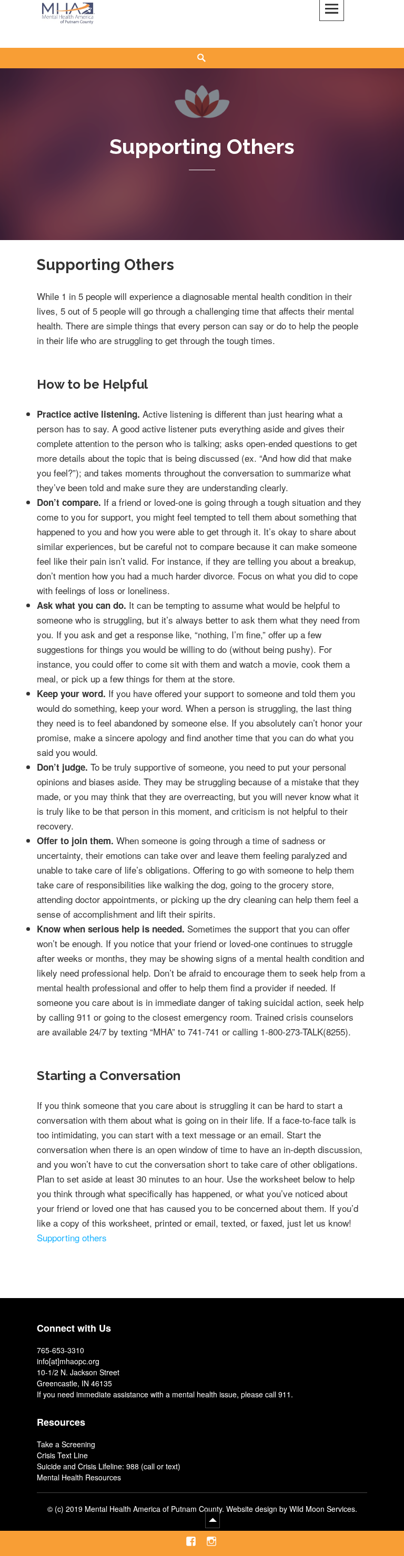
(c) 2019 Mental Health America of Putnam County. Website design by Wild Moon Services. (206, 1508)
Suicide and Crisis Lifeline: (80, 1466)
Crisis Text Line (62, 1455)
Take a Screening (66, 1444)
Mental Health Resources (79, 1477)
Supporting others (72, 1237)
